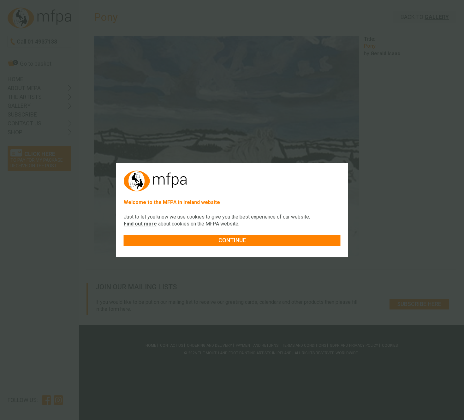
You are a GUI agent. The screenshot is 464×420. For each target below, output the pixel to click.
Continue (232, 240)
